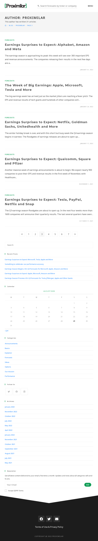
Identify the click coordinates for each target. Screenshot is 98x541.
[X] (8, 391)
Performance (10, 376)
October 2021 (10, 444)
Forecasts (9, 40)
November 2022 (11, 411)
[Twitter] (49, 519)
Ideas (7, 362)
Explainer (8, 353)
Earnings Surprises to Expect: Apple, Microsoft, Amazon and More (30, 273)
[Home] (5, 25)
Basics (7, 348)
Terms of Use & (42, 527)
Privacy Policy (56, 527)
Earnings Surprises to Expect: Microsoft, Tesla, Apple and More (29, 259)
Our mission (9, 371)
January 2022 (10, 435)
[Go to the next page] (75, 234)
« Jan (6, 330)
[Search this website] (49, 245)
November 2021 (11, 439)
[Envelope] (56, 519)
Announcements (11, 343)
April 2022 (8, 430)
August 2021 (9, 453)
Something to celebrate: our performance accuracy (24, 264)
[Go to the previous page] (21, 234)
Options (8, 367)
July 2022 (8, 421)
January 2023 (10, 407)
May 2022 (8, 425)
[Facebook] (16, 391)
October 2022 (10, 416)
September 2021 (11, 449)
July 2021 (8, 458)
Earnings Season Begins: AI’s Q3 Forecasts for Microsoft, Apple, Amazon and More (36, 269)
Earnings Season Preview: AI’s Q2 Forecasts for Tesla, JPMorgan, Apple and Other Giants (39, 278)
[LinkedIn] (24, 391)
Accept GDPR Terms (15, 490)
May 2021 (8, 463)
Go (87, 484)
